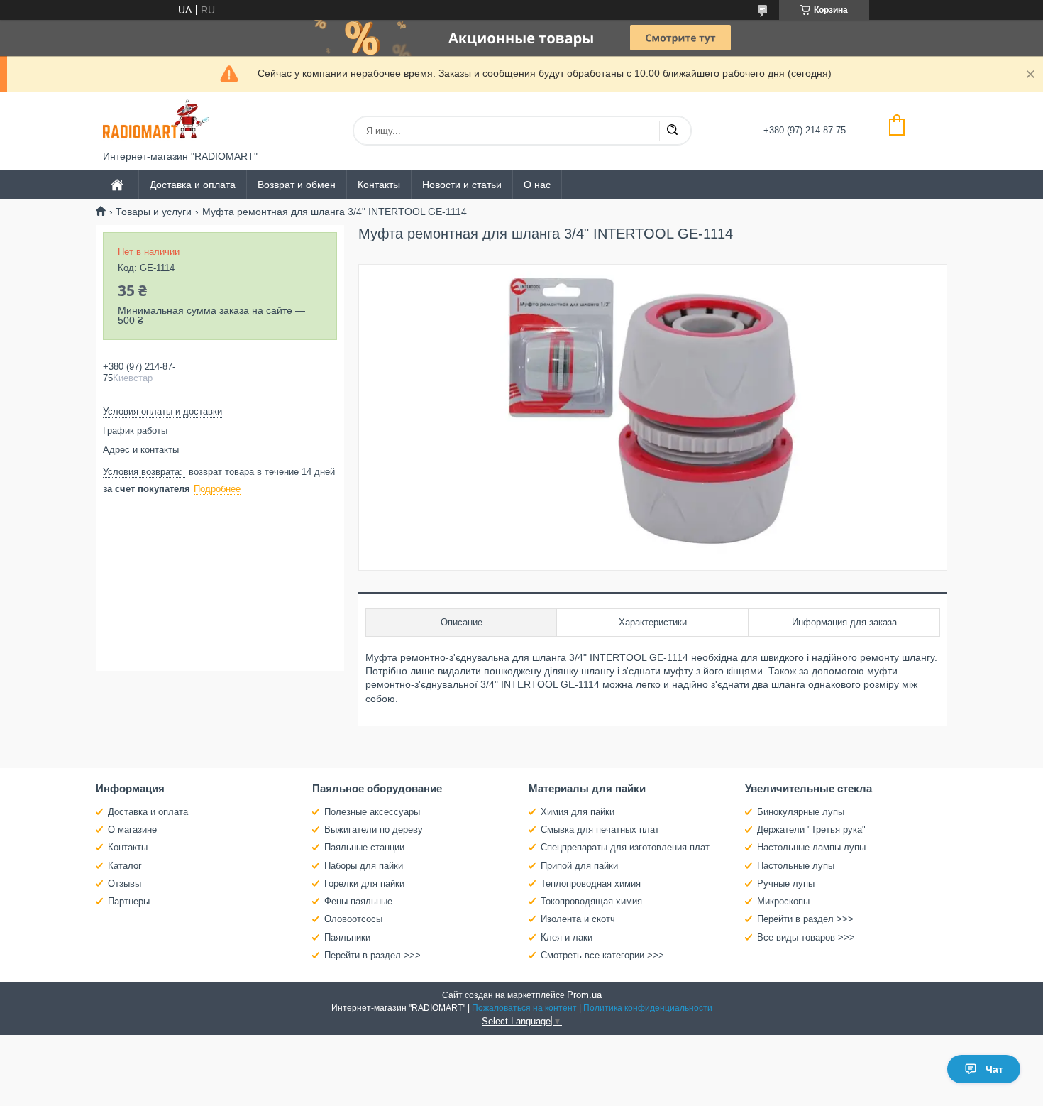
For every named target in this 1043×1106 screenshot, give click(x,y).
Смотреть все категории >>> (602, 955)
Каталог (125, 865)
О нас (537, 184)
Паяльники (347, 937)
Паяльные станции (364, 847)
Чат (994, 1069)
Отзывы (124, 883)
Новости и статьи (462, 184)
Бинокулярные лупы (800, 811)
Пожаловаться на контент (524, 1008)
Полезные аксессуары (372, 811)
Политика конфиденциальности (647, 1008)
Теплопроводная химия (591, 883)
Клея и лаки (566, 937)
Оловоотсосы (353, 919)
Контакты (379, 184)
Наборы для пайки (363, 865)
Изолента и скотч (578, 919)
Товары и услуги (154, 211)
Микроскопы (783, 901)
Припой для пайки (579, 865)
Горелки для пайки (364, 883)
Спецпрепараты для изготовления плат (625, 847)
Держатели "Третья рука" (811, 829)
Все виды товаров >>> (806, 937)
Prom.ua (584, 995)
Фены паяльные (358, 901)
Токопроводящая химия (591, 901)
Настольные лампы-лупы (811, 847)
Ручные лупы (786, 883)
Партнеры (129, 901)
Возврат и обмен (297, 184)
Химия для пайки (577, 811)
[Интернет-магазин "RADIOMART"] (156, 121)
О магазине (132, 829)
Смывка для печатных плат (600, 829)
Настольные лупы (795, 865)
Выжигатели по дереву (373, 829)
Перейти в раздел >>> (372, 955)
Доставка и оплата (193, 184)
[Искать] (672, 131)
